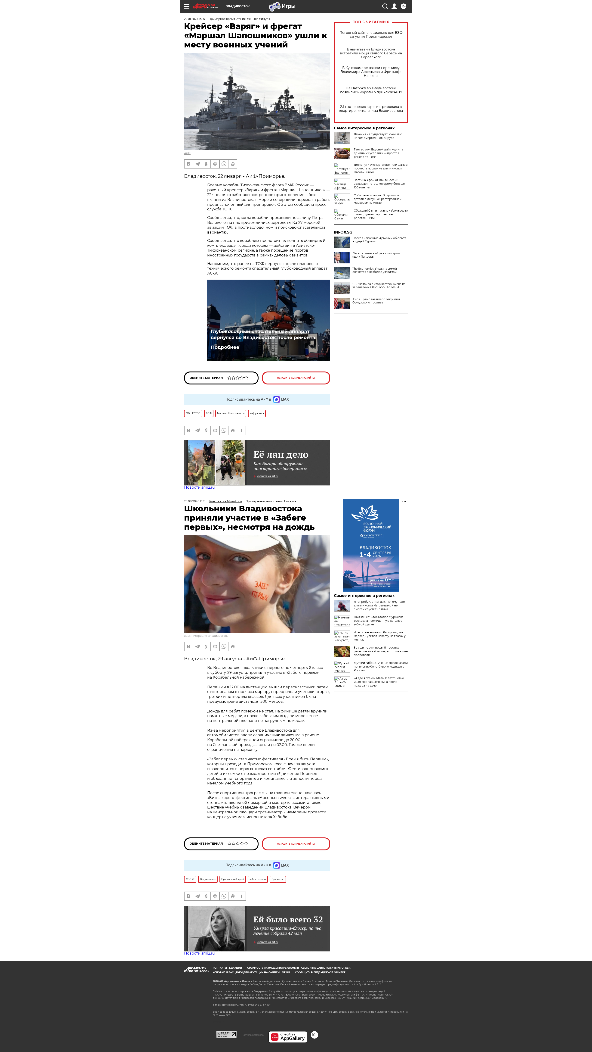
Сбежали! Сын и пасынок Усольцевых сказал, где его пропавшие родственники (381, 214)
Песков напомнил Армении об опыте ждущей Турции (379, 240)
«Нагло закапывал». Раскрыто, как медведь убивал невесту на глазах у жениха (380, 636)
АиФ (187, 153)
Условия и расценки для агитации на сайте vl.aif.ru (251, 972)
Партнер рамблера (253, 1034)
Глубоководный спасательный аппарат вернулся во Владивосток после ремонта (263, 334)
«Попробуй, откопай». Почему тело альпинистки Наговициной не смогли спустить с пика (379, 605)
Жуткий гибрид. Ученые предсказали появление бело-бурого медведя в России (381, 666)
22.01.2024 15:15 (194, 19)
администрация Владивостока (206, 635)
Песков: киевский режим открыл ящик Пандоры (376, 255)
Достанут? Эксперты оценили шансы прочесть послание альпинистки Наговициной (380, 168)
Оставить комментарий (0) (296, 377)
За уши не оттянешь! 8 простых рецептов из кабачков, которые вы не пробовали (381, 651)
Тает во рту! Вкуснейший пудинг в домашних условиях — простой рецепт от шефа (378, 153)
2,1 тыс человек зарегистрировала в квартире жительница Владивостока (371, 109)
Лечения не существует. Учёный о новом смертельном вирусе (378, 136)
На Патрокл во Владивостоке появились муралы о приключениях (371, 90)
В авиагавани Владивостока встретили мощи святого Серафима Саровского (371, 53)
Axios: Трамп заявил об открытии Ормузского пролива (376, 301)
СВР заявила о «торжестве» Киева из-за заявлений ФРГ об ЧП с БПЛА (379, 285)
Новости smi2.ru (199, 487)
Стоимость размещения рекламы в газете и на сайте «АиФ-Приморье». (299, 967)
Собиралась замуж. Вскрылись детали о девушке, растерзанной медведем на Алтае (377, 199)
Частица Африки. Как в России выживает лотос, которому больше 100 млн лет (379, 183)
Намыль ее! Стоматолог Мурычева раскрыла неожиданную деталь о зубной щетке (379, 620)
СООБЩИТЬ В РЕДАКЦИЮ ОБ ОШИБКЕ (320, 972)
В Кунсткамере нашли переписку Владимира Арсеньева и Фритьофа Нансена (371, 72)
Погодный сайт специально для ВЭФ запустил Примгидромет (371, 35)
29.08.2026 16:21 (195, 501)
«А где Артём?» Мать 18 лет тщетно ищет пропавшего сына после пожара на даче (379, 681)
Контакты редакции (227, 967)
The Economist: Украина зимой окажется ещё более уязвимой (374, 270)
